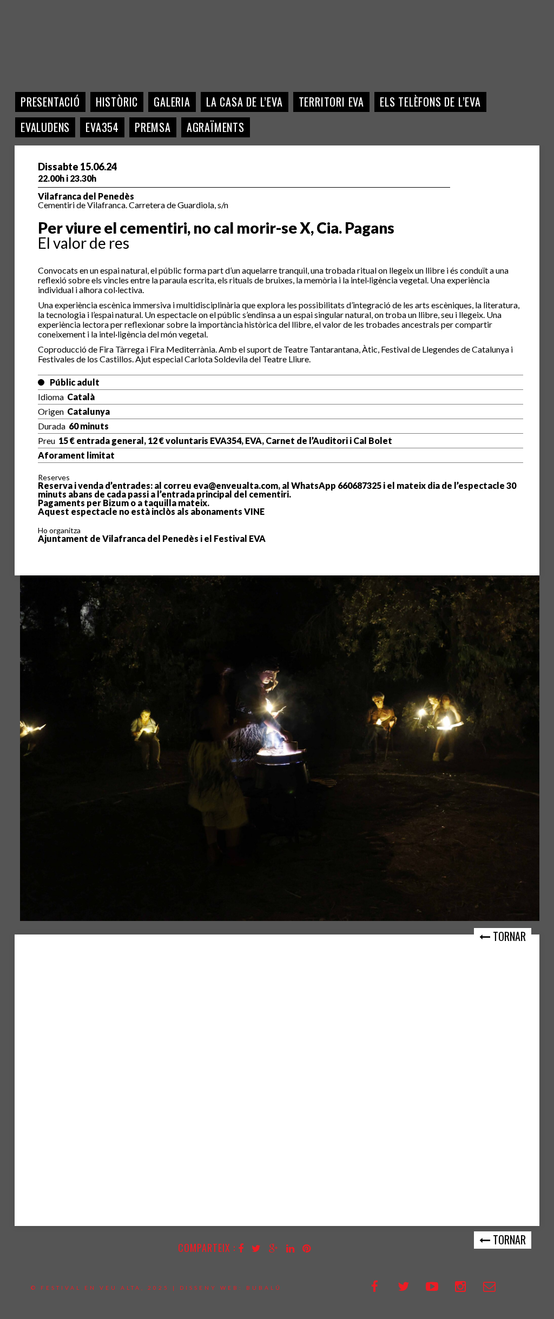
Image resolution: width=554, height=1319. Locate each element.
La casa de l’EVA (244, 102)
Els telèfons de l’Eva (430, 102)
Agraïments (216, 127)
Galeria (172, 102)
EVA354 (102, 127)
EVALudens (45, 127)
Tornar (508, 936)
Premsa (153, 127)
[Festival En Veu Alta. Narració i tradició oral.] (47, 48)
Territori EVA (331, 102)
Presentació (50, 102)
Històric (117, 102)
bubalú (264, 1287)
